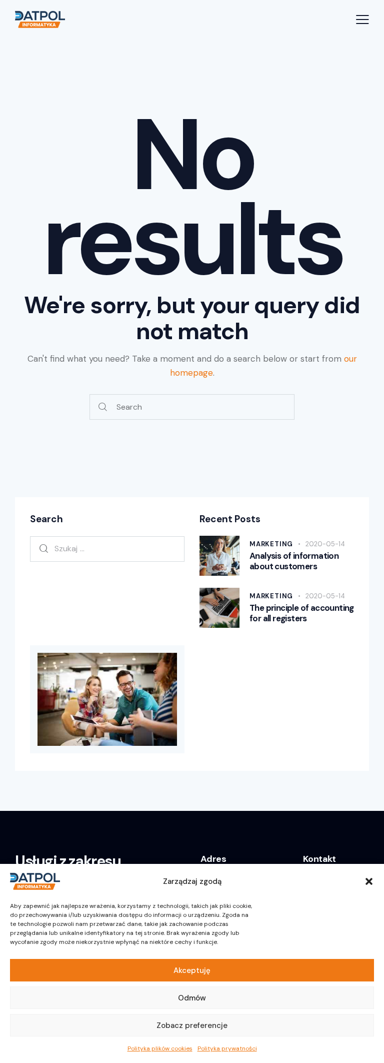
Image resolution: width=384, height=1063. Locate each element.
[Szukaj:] (107, 548)
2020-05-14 (325, 544)
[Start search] (103, 407)
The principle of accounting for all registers (302, 613)
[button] (369, 881)
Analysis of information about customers (294, 561)
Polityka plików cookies (160, 1048)
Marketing (271, 544)
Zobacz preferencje (192, 1025)
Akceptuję (192, 970)
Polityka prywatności (227, 1048)
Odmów (192, 998)
